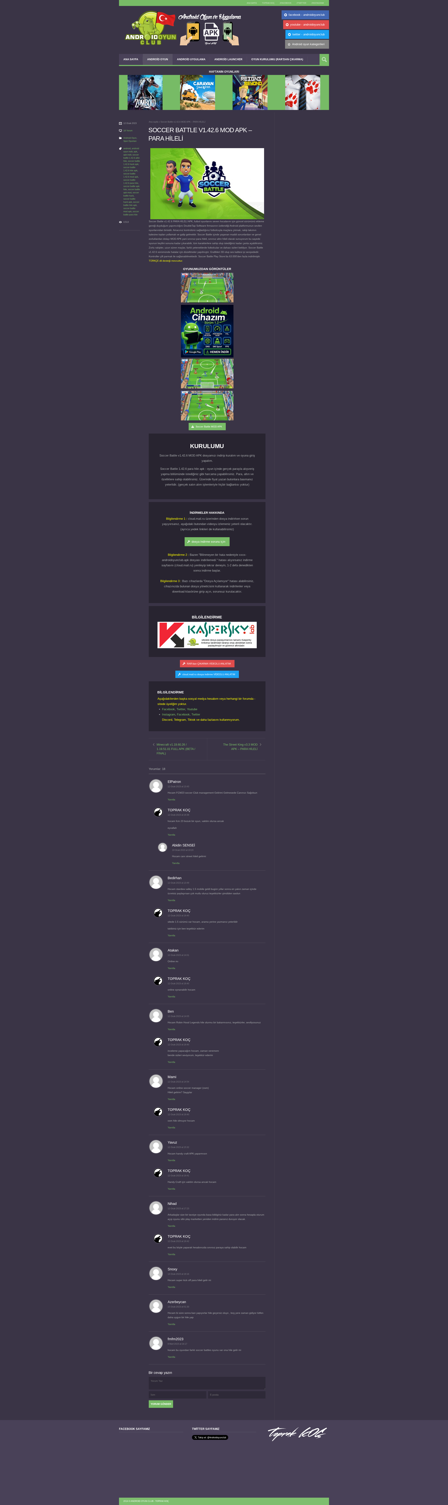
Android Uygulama (191, 59)
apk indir (127, 155)
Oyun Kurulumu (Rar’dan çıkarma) (277, 59)
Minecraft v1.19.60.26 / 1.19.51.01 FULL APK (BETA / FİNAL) (176, 749)
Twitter (181, 709)
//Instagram (318, 3)
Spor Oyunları (129, 141)
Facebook (168, 709)
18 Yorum (127, 130)
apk (135, 151)
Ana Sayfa (130, 59)
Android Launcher (228, 59)
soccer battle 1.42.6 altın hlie (131, 158)
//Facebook (285, 3)
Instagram (168, 714)
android (127, 148)
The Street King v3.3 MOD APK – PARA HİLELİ (240, 747)
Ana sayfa (252, 3)
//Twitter (301, 3)
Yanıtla (171, 799)
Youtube (192, 709)
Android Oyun (157, 59)
